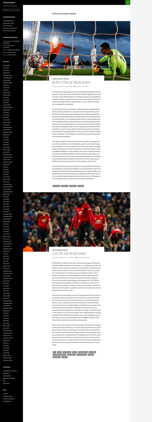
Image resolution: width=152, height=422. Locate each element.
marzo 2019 (6, 209)
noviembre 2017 (7, 244)
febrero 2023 (6, 122)
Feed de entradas (7, 396)
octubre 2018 (7, 219)
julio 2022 (6, 137)
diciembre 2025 (7, 75)
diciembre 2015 (7, 301)
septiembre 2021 (7, 162)
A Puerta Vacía (9, 2)
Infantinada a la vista (8, 23)
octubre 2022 (7, 130)
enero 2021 (6, 182)
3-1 (55, 352)
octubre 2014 (7, 335)
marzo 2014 (6, 353)
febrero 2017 (6, 266)
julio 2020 (6, 196)
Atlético (56, 186)
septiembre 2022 (7, 132)
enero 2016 (6, 298)
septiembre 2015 (7, 308)
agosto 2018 (6, 221)
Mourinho (71, 354)
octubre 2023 (7, 105)
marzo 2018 (6, 234)
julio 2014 (6, 343)
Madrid (81, 186)
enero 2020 (6, 206)
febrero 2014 (6, 355)
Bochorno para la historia (10, 28)
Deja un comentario (82, 86)
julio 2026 (6, 68)
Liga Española (6, 376)
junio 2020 (6, 199)
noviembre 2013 (7, 360)
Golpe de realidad (69, 253)
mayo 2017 (6, 258)
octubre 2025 (7, 80)
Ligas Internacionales (60, 250)
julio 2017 (6, 253)
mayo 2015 (6, 318)
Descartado (83, 352)
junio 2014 (6, 345)
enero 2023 (6, 125)
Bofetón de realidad (71, 82)
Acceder (5, 394)
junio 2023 (6, 112)
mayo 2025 (6, 87)
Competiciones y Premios (60, 79)
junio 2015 (6, 315)
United (65, 357)
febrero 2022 (6, 149)
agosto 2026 (6, 65)
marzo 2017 (6, 263)
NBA (4, 381)
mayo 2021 (6, 172)
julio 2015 (6, 313)
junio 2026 (6, 70)
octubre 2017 (7, 246)
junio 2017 (6, 256)
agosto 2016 (6, 281)
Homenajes (6, 373)
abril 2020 (6, 204)
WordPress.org (7, 401)
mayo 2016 (6, 288)
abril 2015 (6, 320)
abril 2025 (6, 90)
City (59, 352)
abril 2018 (6, 231)
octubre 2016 (7, 276)
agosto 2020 (6, 194)
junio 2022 (6, 139)
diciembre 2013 (7, 358)
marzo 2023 (6, 120)
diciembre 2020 (7, 184)
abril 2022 (6, 144)
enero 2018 (6, 239)
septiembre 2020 (7, 192)
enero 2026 (6, 73)
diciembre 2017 (7, 241)
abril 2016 (6, 291)
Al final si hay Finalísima (9, 30)
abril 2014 (6, 350)
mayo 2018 (6, 229)
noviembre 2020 (7, 187)
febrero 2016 (6, 296)
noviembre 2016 (7, 273)
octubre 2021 (7, 159)
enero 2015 (6, 328)
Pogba (91, 354)
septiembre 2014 (7, 338)
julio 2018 (6, 224)
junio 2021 (6, 169)
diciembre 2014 (7, 330)
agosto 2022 (6, 135)
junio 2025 (6, 85)
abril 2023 (6, 117)
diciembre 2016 (7, 271)
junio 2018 (6, 226)
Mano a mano (12, 52)
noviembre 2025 (7, 77)
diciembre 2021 (7, 154)
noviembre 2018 (7, 216)
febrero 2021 (6, 179)
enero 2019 (6, 211)
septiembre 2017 (7, 249)
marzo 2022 (6, 147)
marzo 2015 (6, 323)
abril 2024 (6, 102)
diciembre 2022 (7, 127)
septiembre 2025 (7, 82)
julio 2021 (6, 167)
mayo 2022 (6, 142)
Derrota (64, 186)
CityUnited (67, 352)
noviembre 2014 (7, 333)
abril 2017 (6, 261)
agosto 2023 (6, 110)
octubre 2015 (7, 306)
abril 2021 (6, 174)
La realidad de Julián (8, 20)
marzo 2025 (6, 92)
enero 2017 (6, 268)
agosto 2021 (6, 164)
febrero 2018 (6, 236)
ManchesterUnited (60, 354)
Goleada (73, 186)
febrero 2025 (6, 95)
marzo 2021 (6, 177)
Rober (70, 86)
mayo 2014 (6, 348)
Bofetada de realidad (13, 50)
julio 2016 (6, 283)
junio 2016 (6, 286)
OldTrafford (82, 354)
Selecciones (6, 383)
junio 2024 (6, 97)
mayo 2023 (6, 115)
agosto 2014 (6, 340)
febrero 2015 (6, 325)
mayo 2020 (6, 201)
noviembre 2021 (7, 157)
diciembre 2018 (7, 214)
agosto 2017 (6, 251)
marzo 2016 (6, 293)
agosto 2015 (6, 310)
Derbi (75, 352)
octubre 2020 (7, 189)
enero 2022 (6, 152)
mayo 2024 (6, 100)
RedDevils (57, 357)
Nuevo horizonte (7, 25)
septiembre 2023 (7, 107)
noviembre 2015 (7, 303)
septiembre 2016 (7, 278)
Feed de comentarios (8, 398)
